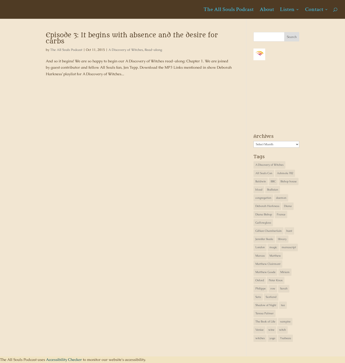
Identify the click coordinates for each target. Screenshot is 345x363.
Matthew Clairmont (267, 264)
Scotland (271, 297)
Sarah (284, 288)
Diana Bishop (263, 214)
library (282, 239)
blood (258, 189)
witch (282, 330)
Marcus (260, 256)
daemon (281, 198)
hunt (289, 231)
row (272, 288)
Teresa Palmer (264, 313)
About (267, 10)
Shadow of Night (265, 305)
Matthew (275, 256)
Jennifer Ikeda (264, 239)
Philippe (260, 288)
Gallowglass (263, 223)
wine (271, 330)
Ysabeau (285, 338)
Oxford (259, 280)
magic (273, 247)
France (281, 214)
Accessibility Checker (64, 359)
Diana (288, 206)
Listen (287, 10)
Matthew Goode (265, 272)
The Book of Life (265, 321)
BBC (273, 181)
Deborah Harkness (267, 206)
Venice (259, 330)
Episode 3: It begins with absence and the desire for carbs (132, 38)
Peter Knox (276, 280)
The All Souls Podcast (228, 10)
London (260, 247)
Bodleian (272, 189)
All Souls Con (263, 173)
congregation (263, 198)
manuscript (289, 247)
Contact (314, 10)
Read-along (153, 50)
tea (283, 305)
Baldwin (260, 181)
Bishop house (288, 181)
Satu (258, 297)
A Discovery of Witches (125, 50)
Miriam (285, 272)
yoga (272, 338)
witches (260, 338)
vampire (285, 321)
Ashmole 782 (285, 173)
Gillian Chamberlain (268, 231)
